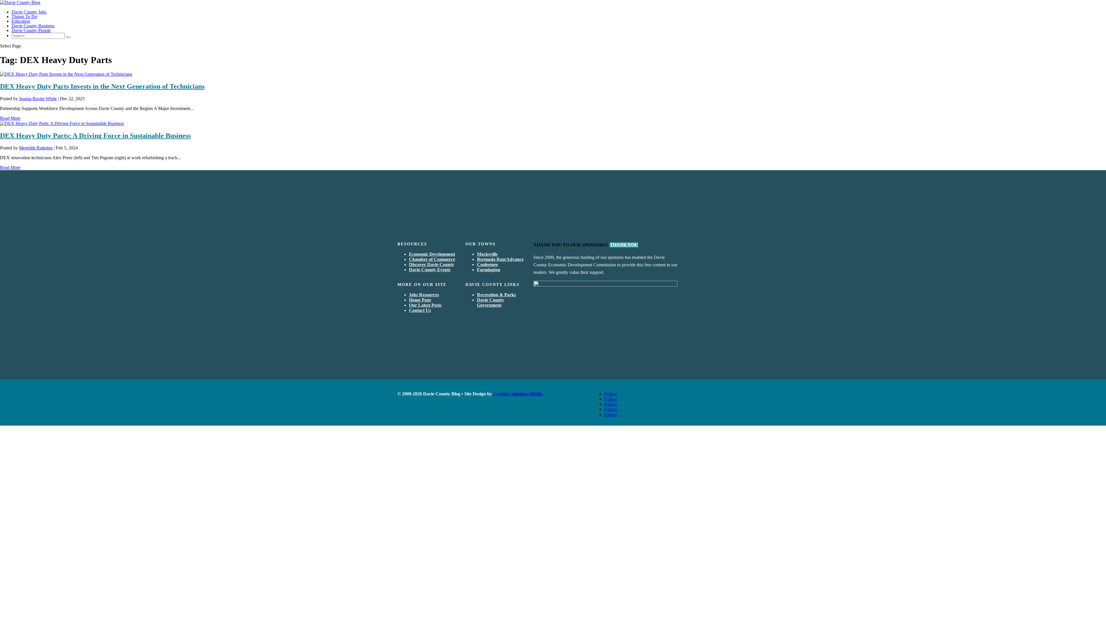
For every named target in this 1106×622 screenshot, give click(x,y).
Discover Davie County (431, 264)
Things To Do (24, 16)
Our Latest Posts (425, 305)
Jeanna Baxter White (38, 98)
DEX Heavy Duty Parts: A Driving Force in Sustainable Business (95, 135)
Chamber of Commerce (432, 259)
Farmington (488, 269)
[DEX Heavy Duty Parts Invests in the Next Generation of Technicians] (66, 74)
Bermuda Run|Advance (500, 259)
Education (21, 21)
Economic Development (432, 254)
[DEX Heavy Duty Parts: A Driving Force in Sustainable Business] (62, 123)
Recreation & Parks (496, 294)
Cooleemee (487, 264)
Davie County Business (33, 25)
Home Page (420, 299)
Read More (10, 118)
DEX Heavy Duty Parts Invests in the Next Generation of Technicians (102, 86)
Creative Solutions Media (517, 393)
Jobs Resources (424, 294)
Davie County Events (429, 269)
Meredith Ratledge (36, 147)
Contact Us (420, 310)
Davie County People (31, 30)
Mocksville (487, 254)
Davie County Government (490, 302)
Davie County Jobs (29, 12)
